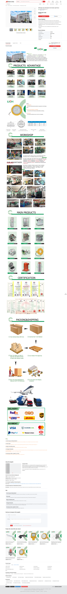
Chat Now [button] (56, 16)
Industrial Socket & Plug (22, 569)
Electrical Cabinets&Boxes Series (9, 569)
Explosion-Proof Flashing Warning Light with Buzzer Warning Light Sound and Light (10, 558)
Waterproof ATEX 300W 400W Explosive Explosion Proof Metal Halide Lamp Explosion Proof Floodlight (33, 542)
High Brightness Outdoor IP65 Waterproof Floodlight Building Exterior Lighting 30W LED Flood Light (56, 542)
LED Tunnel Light (14, 577)
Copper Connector (8, 566)
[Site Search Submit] (44, 1)
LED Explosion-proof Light (23, 5)
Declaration (41, 591)
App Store (7, 586)
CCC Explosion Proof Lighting (16, 582)
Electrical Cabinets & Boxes (13, 483)
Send (11, 525)
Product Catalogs (16, 564)
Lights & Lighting (10, 5)
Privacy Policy (45, 591)
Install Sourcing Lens (24, 586)
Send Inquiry (44, 16)
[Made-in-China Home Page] (10, 1)
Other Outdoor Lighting (21, 577)
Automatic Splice (36, 566)
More (6, 584)
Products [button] (18, 1)
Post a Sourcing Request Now (27, 525)
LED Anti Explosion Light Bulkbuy (26, 582)
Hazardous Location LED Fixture (47, 577)
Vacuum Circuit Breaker (29, 483)
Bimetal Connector (22, 566)
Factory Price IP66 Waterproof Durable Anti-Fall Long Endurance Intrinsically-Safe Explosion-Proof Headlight (22, 542)
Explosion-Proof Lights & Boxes (21, 483)
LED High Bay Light (8, 577)
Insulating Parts (49, 569)
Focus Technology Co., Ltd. (28, 591)
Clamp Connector (8, 567)
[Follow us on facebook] (55, 586)
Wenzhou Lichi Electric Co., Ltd (43, 9)
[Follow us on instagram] (57, 586)
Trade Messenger (17, 586)
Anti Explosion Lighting (9, 582)
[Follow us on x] (56, 586)
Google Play (12, 586)
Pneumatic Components (36, 567)
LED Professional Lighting (16, 5)
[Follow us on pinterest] (59, 586)
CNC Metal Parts (49, 567)
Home (6, 5)
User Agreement (37, 591)
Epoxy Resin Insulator (35, 483)
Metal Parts (39, 483)
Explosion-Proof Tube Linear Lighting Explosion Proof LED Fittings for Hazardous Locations (10, 542)
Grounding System (49, 566)
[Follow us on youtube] (58, 586)
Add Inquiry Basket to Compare (21, 32)
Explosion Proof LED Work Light (29, 577)
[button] (41, 1)
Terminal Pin (21, 567)
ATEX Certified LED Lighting (38, 577)
